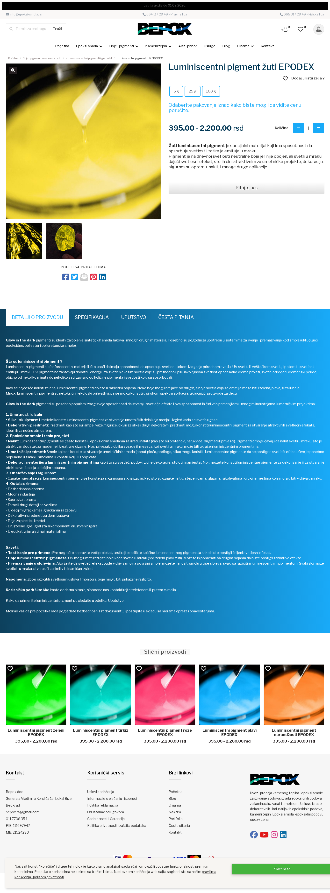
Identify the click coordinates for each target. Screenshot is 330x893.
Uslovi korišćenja (100, 792)
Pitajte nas (247, 187)
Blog (226, 46)
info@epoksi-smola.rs (25, 14)
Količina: (282, 128)
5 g (176, 91)
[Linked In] (283, 834)
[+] (318, 128)
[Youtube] (264, 834)
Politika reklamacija (102, 805)
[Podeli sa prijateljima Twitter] (74, 277)
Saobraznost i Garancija (106, 819)
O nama (175, 805)
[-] (298, 128)
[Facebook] (254, 834)
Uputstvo (133, 317)
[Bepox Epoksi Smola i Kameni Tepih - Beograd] (165, 28)
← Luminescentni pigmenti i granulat (89, 58)
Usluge (209, 46)
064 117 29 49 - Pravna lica (166, 14)
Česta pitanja (176, 317)
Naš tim (175, 812)
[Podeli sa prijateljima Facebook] (65, 277)
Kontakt (267, 46)
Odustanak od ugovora (105, 812)
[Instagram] (274, 834)
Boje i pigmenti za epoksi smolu (42, 58)
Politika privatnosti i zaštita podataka (116, 825)
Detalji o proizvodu (37, 317)
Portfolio (176, 819)
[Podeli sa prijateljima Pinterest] (93, 277)
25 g (192, 91)
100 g (211, 91)
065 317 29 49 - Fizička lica (303, 14)
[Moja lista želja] (300, 29)
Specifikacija (92, 317)
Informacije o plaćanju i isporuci (112, 798)
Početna (62, 46)
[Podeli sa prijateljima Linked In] (102, 277)
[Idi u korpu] (284, 29)
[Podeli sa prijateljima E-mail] (84, 277)
